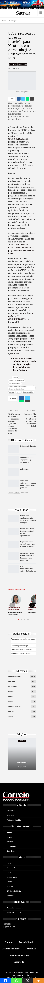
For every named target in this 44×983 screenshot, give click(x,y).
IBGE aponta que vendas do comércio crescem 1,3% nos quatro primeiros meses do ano (14, 423)
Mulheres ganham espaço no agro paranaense (27, 460)
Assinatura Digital (14, 912)
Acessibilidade (26, 942)
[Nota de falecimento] (13, 449)
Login (9, 863)
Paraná (11, 392)
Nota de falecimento (28, 446)
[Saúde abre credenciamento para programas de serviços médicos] (13, 518)
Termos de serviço (19, 955)
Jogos (9, 872)
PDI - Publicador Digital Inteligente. (22, 978)
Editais (10, 696)
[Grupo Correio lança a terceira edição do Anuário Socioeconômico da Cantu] (13, 569)
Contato (8, 942)
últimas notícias (28, 392)
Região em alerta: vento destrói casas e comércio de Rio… (27, 544)
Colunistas (11, 811)
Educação (12, 64)
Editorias (10, 815)
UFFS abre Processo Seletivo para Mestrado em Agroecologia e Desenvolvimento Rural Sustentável (24, 364)
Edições (11, 711)
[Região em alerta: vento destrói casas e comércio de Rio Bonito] (13, 544)
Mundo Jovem (12, 877)
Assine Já (19, 962)
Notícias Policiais (14, 706)
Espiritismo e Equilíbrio (35, 612)
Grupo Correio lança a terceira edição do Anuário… (28, 568)
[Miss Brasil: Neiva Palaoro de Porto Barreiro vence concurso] (13, 556)
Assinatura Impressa (15, 908)
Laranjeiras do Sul (15, 383)
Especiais (10, 896)
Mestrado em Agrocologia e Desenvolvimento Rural (18, 388)
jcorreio (15, 377)
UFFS (18, 392)
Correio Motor (12, 868)
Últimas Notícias (14, 676)
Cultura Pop (11, 846)
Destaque (11, 681)
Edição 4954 (25, 469)
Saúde (10, 716)
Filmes (9, 832)
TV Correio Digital (14, 891)
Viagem (10, 886)
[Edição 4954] (13, 472)
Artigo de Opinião (14, 820)
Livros (9, 837)
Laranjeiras (22, 64)
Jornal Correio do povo (16, 380)
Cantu (10, 701)
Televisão (11, 851)
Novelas (10, 842)
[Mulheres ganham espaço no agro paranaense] (13, 460)
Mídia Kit (31, 948)
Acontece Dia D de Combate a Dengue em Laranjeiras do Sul (30, 420)
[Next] (32, 605)
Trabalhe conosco (11, 948)
